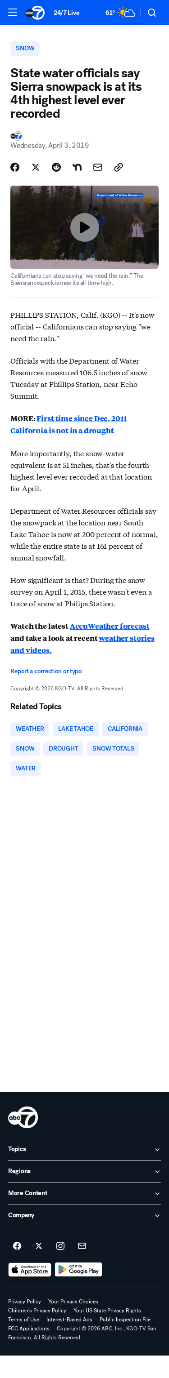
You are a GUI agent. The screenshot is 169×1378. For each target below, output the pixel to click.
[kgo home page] (23, 1117)
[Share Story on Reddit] (56, 167)
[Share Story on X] (35, 167)
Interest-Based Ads (69, 1319)
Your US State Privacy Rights (107, 1310)
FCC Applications (29, 1328)
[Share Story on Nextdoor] (77, 167)
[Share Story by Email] (97, 167)
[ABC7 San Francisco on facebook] (17, 1246)
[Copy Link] (118, 167)
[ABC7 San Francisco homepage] (35, 12)
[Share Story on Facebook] (15, 167)
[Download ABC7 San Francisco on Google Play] (78, 1269)
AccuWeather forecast (110, 626)
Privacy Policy (24, 1301)
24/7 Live (66, 13)
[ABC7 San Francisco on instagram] (60, 1246)
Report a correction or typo (46, 671)
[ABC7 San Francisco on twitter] (39, 1246)
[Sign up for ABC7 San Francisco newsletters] (82, 1246)
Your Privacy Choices (73, 1301)
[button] (12, 12)
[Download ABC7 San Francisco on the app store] (29, 1269)
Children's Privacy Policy (37, 1310)
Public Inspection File (125, 1319)
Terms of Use (23, 1319)
